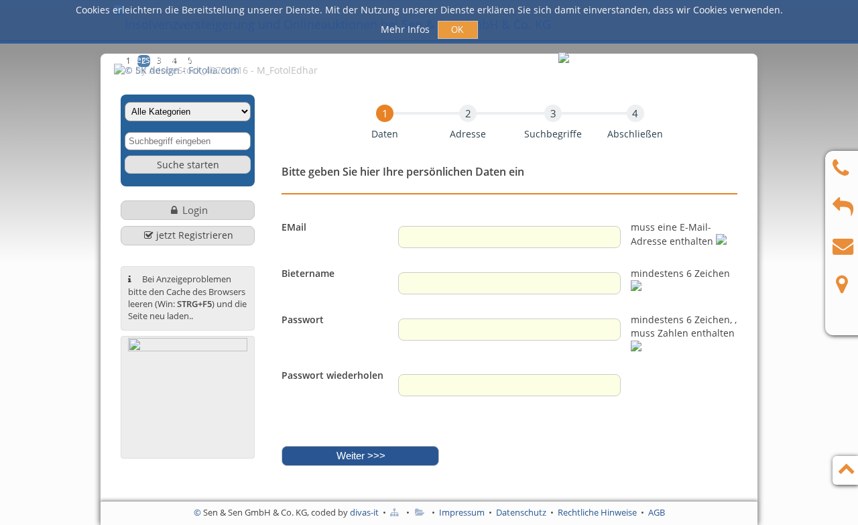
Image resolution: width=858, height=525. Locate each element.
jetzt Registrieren (194, 235)
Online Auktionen (322, 59)
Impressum (462, 512)
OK (457, 30)
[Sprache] (564, 60)
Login (195, 210)
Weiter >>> (360, 455)
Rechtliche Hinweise (597, 512)
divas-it (364, 512)
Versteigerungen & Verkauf (191, 59)
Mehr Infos (406, 29)
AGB (656, 512)
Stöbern (406, 59)
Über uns (470, 59)
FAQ (526, 59)
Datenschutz (521, 512)
